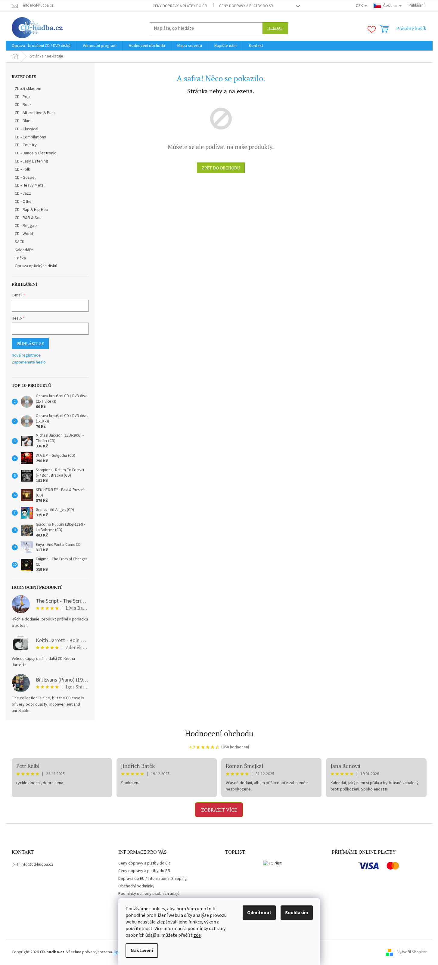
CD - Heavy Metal (30, 185)
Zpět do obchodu (221, 168)
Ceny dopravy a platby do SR (246, 6)
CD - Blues (24, 121)
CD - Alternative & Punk (35, 113)
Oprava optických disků (36, 266)
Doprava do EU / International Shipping (152, 879)
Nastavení (142, 950)
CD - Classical (26, 129)
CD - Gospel (25, 178)
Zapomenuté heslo (29, 362)
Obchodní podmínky (136, 886)
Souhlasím (296, 912)
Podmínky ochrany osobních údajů (148, 894)
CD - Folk (22, 169)
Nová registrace (26, 355)
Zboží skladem (28, 89)
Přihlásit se (30, 343)
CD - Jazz (23, 193)
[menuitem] (41, 46)
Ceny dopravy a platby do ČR (180, 6)
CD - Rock (23, 105)
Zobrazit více (219, 809)
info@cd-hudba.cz (37, 864)
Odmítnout (259, 912)
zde (197, 935)
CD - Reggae (26, 226)
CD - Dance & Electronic (35, 153)
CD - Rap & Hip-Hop (31, 210)
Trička (20, 258)
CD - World (24, 234)
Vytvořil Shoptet (412, 952)
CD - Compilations (30, 137)
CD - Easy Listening (31, 161)
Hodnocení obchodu (219, 733)
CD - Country (26, 145)
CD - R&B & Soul (28, 218)
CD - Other (24, 202)
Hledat (275, 28)
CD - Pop (22, 97)
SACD (19, 242)
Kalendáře (24, 250)
